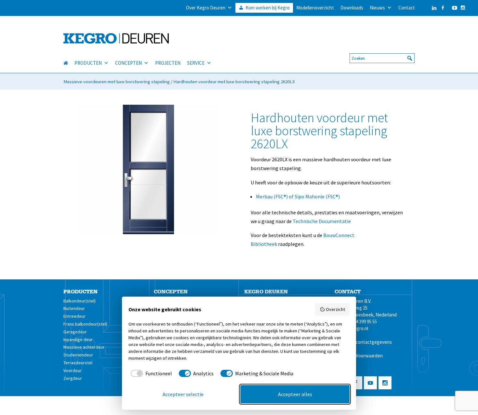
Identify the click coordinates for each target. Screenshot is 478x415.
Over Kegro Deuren (205, 8)
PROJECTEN (167, 63)
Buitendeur (74, 308)
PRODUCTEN (88, 63)
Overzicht (335, 309)
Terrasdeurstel (77, 363)
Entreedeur (74, 316)
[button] (410, 58)
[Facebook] (442, 8)
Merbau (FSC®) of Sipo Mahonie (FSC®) (298, 196)
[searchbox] (382, 58)
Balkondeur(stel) (79, 301)
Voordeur (72, 370)
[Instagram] (463, 8)
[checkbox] (150, 373)
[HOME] (68, 63)
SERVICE (196, 63)
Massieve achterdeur (84, 347)
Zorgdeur (72, 378)
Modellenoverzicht (315, 8)
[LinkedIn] (427, 8)
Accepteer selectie (183, 394)
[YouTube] (453, 8)
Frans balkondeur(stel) (85, 324)
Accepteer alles (295, 394)
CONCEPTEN (128, 63)
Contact (406, 8)
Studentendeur (78, 355)
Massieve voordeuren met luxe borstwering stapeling (116, 82)
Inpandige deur (78, 339)
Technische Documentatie (322, 221)
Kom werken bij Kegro (268, 8)
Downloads (351, 8)
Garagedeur (75, 332)
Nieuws (377, 8)
